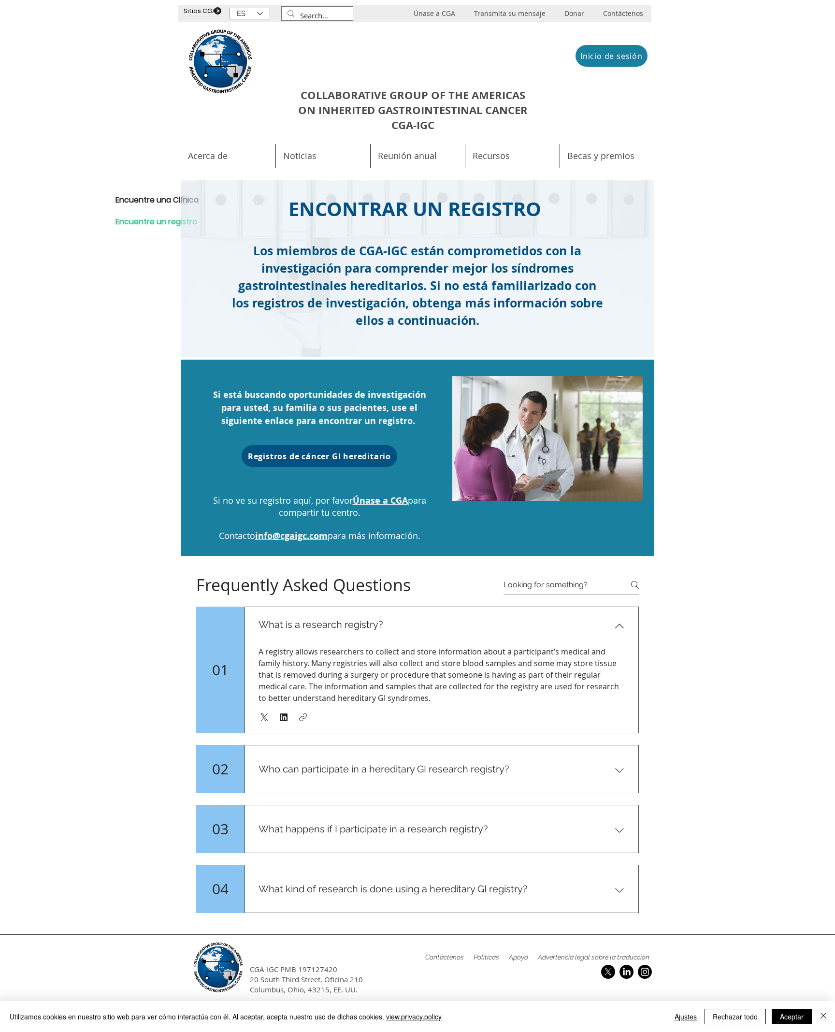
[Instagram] (645, 972)
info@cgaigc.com (291, 536)
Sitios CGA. (201, 10)
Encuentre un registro (143, 221)
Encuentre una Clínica (143, 199)
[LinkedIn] (626, 972)
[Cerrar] (823, 1016)
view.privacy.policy (414, 1016)
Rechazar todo (735, 1016)
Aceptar (792, 1016)
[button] (418, 156)
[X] (608, 972)
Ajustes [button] (686, 1016)
